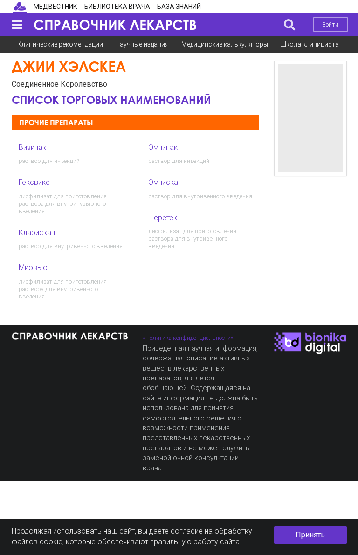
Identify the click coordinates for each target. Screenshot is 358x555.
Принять (310, 534)
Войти (330, 24)
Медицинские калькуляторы (224, 44)
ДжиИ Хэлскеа (69, 66)
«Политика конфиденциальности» (188, 337)
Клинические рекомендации (60, 44)
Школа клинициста (309, 44)
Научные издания (142, 44)
